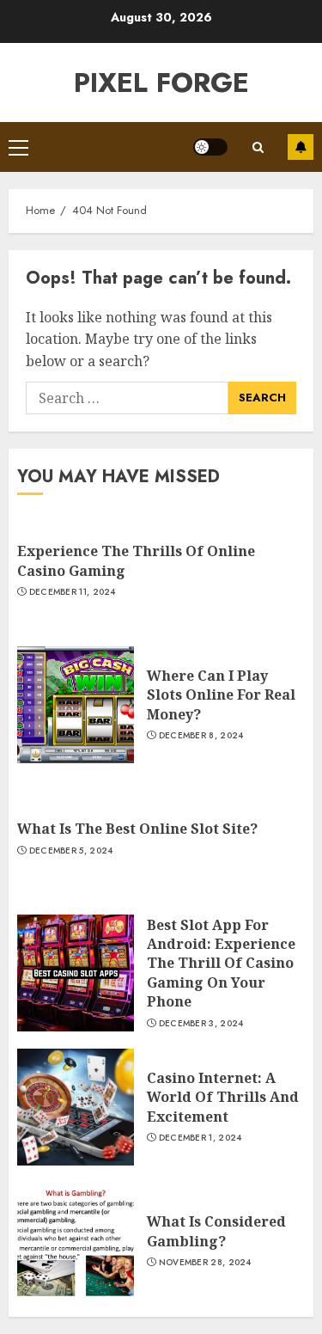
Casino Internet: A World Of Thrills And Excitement (223, 1097)
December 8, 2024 (201, 736)
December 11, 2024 (72, 592)
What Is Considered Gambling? (216, 1231)
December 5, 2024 (71, 851)
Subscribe (300, 147)
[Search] (257, 147)
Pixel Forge (161, 82)
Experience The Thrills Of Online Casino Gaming (136, 560)
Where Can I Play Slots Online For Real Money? (221, 695)
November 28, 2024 (205, 1263)
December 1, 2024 (200, 1138)
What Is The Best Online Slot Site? (137, 828)
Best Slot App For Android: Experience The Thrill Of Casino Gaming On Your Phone (221, 963)
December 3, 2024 (201, 1024)
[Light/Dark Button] (210, 147)
